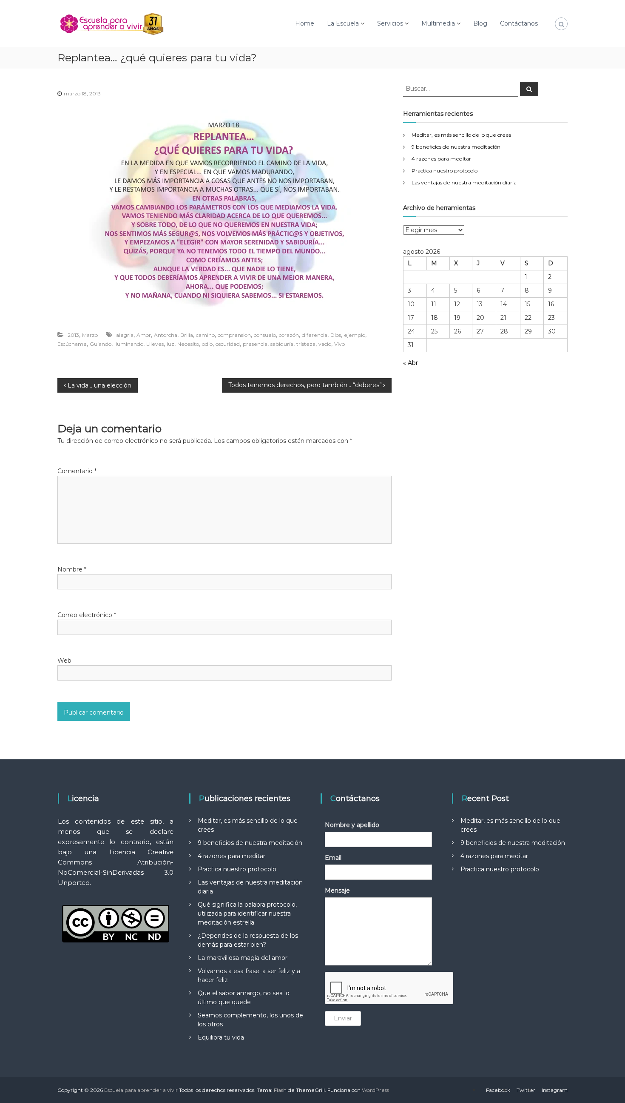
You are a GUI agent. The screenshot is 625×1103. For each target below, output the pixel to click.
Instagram (555, 1090)
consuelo (265, 335)
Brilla (186, 335)
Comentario (77, 471)
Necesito (188, 344)
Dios (335, 335)
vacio (324, 344)
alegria (125, 335)
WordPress (375, 1090)
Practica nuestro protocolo (444, 170)
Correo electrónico (86, 615)
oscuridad (228, 344)
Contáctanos (519, 23)
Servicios (390, 23)
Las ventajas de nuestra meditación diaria (464, 182)
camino (205, 335)
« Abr (410, 363)
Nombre (71, 569)
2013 (73, 335)
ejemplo (354, 335)
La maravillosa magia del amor (242, 958)
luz (170, 344)
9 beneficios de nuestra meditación (456, 147)
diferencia (314, 335)
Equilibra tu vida (221, 1037)
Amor (143, 335)
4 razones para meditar (441, 158)
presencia (255, 344)
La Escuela (343, 23)
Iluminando (128, 344)
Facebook (498, 1090)
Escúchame (72, 344)
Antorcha (165, 335)
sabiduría (281, 344)
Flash (280, 1090)
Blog (480, 23)
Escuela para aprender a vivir (141, 1090)
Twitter (526, 1090)
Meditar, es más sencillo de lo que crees (461, 135)
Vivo (339, 344)
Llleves (155, 344)
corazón (289, 335)
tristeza (305, 344)
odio (207, 344)
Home (304, 23)
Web (64, 660)
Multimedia (438, 23)
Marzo (90, 335)
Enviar (343, 1018)
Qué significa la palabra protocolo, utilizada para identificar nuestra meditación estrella (247, 913)
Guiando (100, 344)
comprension (234, 335)
